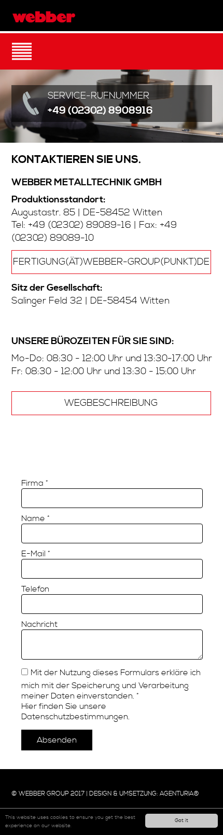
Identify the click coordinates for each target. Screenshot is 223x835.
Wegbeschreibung (111, 403)
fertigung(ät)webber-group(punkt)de (111, 262)
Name (35, 518)
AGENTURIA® (179, 794)
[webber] (43, 16)
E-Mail (35, 554)
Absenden (57, 740)
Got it (181, 820)
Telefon (35, 589)
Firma (34, 483)
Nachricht (39, 624)
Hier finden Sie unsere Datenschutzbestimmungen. (75, 711)
